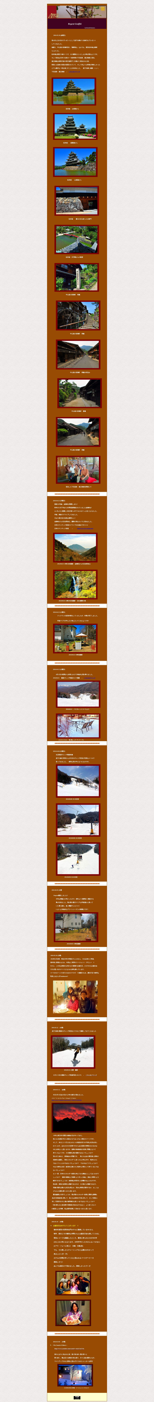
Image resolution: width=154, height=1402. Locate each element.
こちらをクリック (74, 71)
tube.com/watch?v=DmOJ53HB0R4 (71, 1100)
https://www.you (56, 1100)
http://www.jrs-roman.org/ (85, 528)
